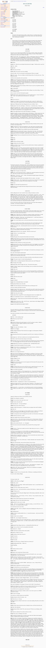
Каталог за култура (3, 22)
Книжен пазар (2, 18)
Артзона (2, 23)
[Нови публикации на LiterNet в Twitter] (5, 11)
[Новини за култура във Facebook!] (6, 9)
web (43, 7)
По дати (2, 11)
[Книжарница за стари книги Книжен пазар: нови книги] (4, 18)
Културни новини (3, 9)
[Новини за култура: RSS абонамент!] (5, 9)
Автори (1, 15)
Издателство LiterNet (3, 4)
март (3, 11)
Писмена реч (2, 24)
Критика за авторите (3, 16)
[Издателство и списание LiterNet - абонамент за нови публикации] (4, 11)
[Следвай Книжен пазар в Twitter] (5, 18)
